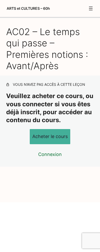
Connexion (50, 154)
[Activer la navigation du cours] (91, 8)
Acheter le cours (50, 136)
